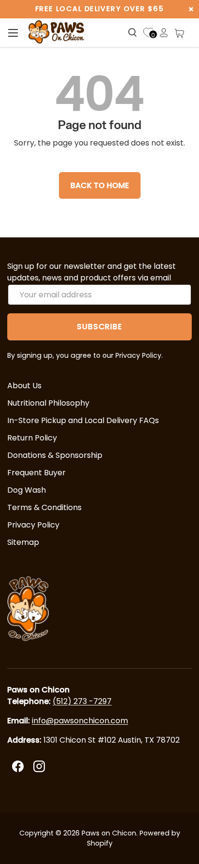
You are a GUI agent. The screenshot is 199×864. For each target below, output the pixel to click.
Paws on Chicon (109, 833)
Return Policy (32, 437)
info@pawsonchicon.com (80, 720)
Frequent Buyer (36, 472)
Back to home (100, 185)
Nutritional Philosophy (48, 403)
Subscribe (99, 326)
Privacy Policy (33, 524)
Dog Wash (26, 490)
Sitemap (23, 542)
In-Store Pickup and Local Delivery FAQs (83, 420)
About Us (24, 385)
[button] (179, 33)
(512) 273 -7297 (82, 701)
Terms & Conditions (44, 507)
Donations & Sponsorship (54, 455)
